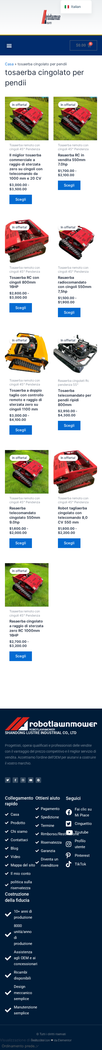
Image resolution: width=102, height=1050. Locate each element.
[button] (9, 45)
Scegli (20, 199)
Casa (9, 64)
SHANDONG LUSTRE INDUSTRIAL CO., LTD (40, 733)
